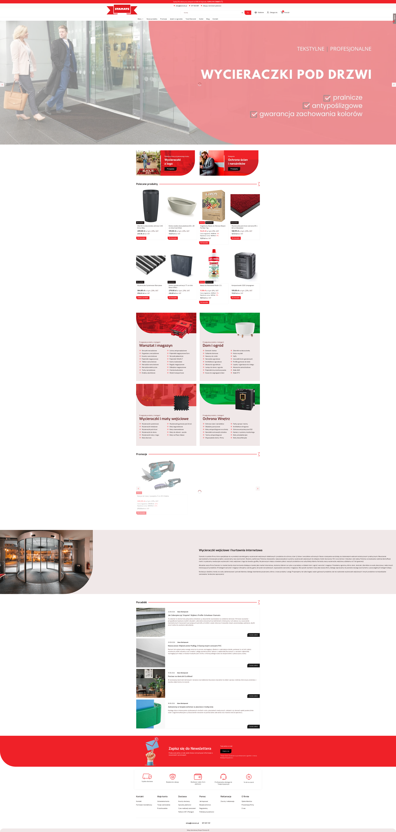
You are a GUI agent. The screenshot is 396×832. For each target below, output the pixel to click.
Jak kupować (203, 801)
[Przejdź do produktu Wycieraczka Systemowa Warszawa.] (151, 265)
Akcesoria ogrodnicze (212, 365)
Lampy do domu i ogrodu (214, 367)
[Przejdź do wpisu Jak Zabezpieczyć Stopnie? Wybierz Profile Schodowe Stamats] (150, 622)
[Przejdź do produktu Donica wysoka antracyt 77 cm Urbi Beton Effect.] (182, 265)
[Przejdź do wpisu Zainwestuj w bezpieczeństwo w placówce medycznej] (150, 714)
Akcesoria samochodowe (241, 367)
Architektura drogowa (240, 427)
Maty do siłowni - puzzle (178, 432)
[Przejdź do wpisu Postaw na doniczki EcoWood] (150, 683)
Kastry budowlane (176, 362)
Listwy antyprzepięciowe (178, 351)
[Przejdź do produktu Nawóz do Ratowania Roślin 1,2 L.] (213, 265)
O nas (244, 808)
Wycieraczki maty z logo (150, 435)
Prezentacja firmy (248, 805)
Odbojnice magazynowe (178, 367)
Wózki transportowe (177, 373)
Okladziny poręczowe (212, 427)
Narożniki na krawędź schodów (216, 432)
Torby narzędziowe (148, 370)
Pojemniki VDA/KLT (176, 359)
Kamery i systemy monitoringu (244, 432)
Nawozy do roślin (211, 356)
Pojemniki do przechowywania (215, 370)
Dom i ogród (213, 345)
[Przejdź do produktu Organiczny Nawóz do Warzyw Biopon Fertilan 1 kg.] (213, 206)
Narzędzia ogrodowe (212, 359)
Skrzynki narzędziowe (149, 351)
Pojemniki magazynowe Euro (180, 353)
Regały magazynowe (177, 365)
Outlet (201, 19)
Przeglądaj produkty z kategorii (149, 342)
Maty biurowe (146, 438)
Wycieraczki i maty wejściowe (164, 418)
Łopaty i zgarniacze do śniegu (243, 365)
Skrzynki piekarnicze (176, 356)
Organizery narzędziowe (150, 353)
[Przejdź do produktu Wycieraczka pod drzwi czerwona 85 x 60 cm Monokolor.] (245, 206)
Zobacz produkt (142, 298)
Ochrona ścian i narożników (214, 424)
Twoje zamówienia (163, 805)
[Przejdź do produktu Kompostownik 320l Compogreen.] (245, 265)
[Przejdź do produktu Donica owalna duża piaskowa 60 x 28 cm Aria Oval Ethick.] (182, 206)
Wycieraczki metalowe (149, 427)
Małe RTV (236, 373)
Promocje (163, 19)
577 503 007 (195, 6)
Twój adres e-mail (226, 746)
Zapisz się (225, 751)
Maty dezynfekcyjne (240, 438)
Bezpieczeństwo (205, 805)
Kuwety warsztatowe (149, 356)
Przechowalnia (162, 808)
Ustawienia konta (163, 801)
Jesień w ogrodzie (176, 19)
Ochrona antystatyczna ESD (242, 429)
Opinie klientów (247, 801)
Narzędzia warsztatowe (150, 365)
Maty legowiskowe (176, 427)
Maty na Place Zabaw (177, 435)
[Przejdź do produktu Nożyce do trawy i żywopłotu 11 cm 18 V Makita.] (162, 476)
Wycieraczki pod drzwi (149, 429)
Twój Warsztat (191, 19)
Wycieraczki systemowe (150, 424)
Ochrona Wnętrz (216, 418)
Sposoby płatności (184, 805)
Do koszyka (141, 238)
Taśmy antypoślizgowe (213, 435)
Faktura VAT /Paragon (186, 812)
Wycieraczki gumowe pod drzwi (181, 424)
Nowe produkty (152, 19)
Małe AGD (236, 370)
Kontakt (215, 19)
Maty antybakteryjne (240, 435)
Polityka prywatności (206, 812)
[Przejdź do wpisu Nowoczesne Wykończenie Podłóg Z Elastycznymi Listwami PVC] (150, 652)
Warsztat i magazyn (155, 345)
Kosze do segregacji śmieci (214, 373)
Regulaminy (203, 808)
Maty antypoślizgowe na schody (216, 429)
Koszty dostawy (184, 801)
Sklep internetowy (197, 830)
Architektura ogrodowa (213, 362)
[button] (248, 13)
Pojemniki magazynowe (150, 359)
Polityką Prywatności (226, 758)
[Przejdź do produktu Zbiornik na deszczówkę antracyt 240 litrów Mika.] (151, 206)
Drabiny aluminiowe (148, 373)
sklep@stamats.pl (181, 6)
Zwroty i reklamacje (227, 801)
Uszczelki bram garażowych (243, 359)
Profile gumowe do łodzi (241, 362)
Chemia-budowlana (176, 370)
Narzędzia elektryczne (149, 367)
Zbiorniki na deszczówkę (241, 351)
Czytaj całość (253, 635)
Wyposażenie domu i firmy (214, 438)
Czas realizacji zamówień (187, 808)
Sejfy (235, 356)
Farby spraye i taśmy (240, 424)
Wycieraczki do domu (149, 432)
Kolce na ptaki (238, 353)
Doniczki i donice (211, 351)
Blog (208, 19)
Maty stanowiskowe (177, 429)
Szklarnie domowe (211, 353)
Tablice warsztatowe (149, 362)
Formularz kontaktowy (144, 805)
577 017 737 (206, 823)
